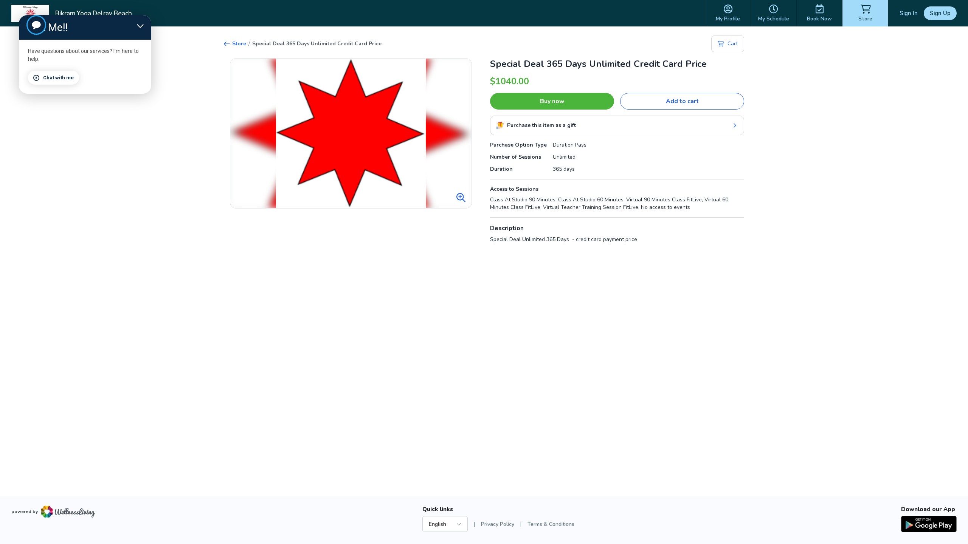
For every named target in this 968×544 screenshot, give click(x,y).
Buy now (552, 101)
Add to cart (682, 101)
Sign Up (940, 13)
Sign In (909, 13)
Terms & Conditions (550, 524)
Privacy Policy (497, 524)
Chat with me (58, 77)
